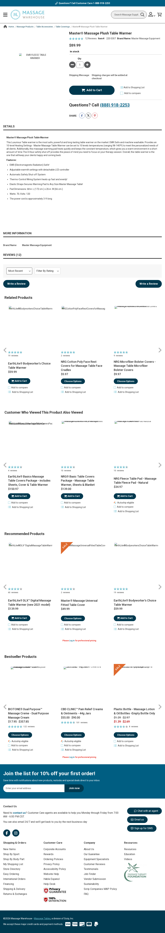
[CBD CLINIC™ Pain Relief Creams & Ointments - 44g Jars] (82, 685)
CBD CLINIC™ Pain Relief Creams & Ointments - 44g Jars (82, 711)
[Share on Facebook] (82, 115)
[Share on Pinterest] (95, 115)
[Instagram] (15, 833)
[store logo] (27, 15)
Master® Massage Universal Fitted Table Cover (79, 602)
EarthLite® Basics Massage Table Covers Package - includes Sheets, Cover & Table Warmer (29, 480)
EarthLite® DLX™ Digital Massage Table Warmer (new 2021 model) (29, 602)
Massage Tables (42, 918)
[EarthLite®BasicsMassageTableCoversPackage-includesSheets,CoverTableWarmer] (29, 442)
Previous (5, 350)
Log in (72, 640)
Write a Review (16, 283)
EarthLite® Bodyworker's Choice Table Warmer (29, 365)
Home (11, 27)
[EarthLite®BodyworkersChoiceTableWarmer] (29, 327)
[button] (18, 387)
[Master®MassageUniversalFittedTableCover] (82, 564)
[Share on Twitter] (88, 115)
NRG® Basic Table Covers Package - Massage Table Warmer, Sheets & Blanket (78, 480)
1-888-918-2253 (101, 3)
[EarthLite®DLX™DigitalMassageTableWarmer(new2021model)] (29, 564)
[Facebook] (6, 833)
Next (160, 350)
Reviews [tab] (11, 254)
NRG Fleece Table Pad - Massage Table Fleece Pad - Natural (135, 480)
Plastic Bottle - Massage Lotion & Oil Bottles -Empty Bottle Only (134, 711)
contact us (19, 812)
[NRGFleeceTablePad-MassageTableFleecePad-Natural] (135, 442)
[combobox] (129, 15)
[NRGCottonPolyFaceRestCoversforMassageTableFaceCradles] (82, 327)
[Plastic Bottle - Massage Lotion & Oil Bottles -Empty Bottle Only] (135, 685)
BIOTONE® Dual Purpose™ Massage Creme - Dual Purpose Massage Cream (28, 713)
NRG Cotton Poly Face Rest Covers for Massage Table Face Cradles (81, 366)
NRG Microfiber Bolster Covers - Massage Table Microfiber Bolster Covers (135, 366)
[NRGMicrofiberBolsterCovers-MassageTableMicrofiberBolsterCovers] (135, 327)
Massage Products (25, 27)
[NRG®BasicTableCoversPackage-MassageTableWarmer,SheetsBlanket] (82, 442)
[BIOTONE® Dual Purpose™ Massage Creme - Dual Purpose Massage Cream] (29, 685)
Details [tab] (9, 126)
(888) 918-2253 (115, 105)
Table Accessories (44, 27)
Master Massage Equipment (145, 38)
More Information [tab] (17, 233)
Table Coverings (63, 27)
